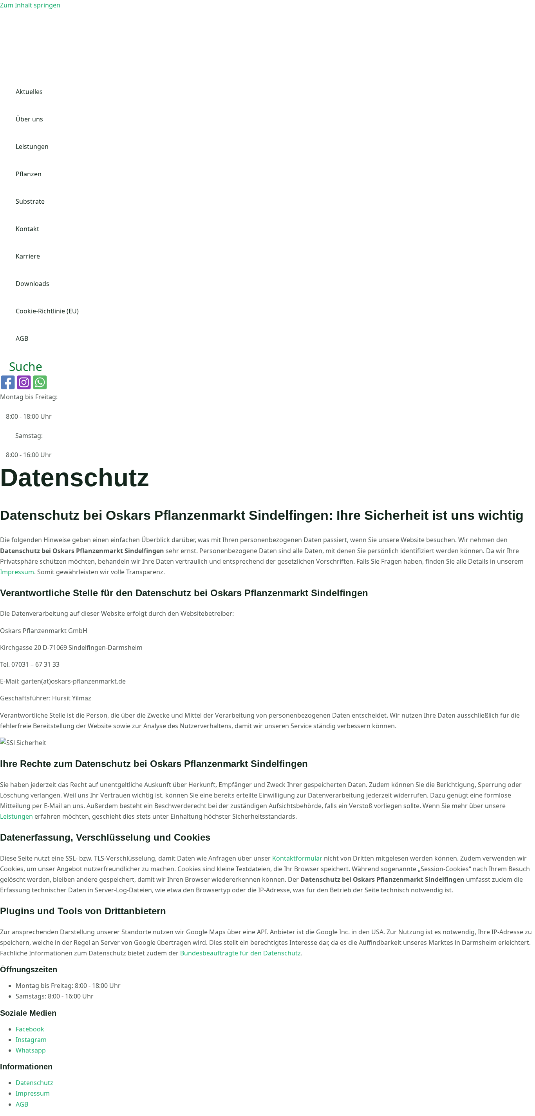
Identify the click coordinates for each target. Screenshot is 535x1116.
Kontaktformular (297, 858)
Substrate (30, 201)
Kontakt (27, 228)
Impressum (17, 572)
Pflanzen (29, 174)
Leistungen (32, 146)
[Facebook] (8, 387)
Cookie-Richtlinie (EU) (47, 311)
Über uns (29, 119)
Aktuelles (29, 91)
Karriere (28, 256)
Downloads (32, 283)
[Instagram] (24, 387)
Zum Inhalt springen (30, 5)
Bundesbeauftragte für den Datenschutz (240, 953)
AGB (22, 338)
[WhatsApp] (40, 387)
